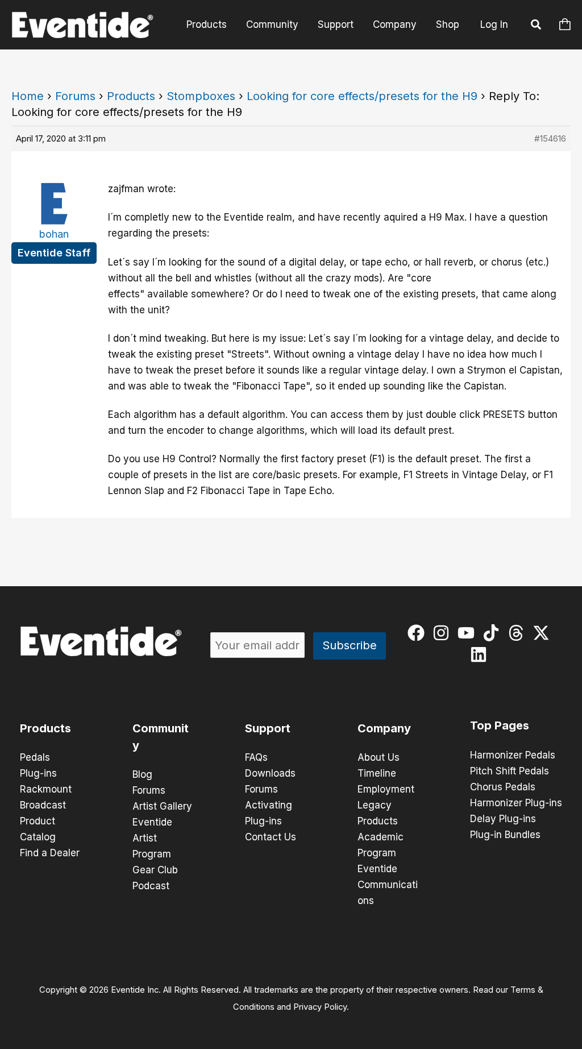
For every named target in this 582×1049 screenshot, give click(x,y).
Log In (494, 24)
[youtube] (469, 632)
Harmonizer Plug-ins (516, 802)
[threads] (519, 632)
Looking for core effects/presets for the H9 (362, 96)
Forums (75, 96)
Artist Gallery (162, 806)
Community (272, 24)
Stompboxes (201, 96)
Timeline (376, 773)
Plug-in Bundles (505, 834)
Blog (142, 774)
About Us (378, 757)
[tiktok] (494, 632)
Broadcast (43, 805)
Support (336, 24)
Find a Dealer (50, 853)
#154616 (550, 138)
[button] (536, 26)
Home (27, 96)
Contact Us (270, 837)
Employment (385, 789)
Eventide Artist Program (152, 838)
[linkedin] (481, 654)
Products (206, 24)
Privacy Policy (320, 1007)
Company (395, 24)
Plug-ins (38, 773)
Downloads (270, 773)
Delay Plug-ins (503, 818)
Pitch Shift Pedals (509, 771)
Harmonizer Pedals (512, 755)
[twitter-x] (544, 632)
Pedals (35, 757)
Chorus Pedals (502, 787)
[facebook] (419, 632)
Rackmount (46, 789)
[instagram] (444, 632)
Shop (447, 24)
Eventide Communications (387, 884)
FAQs (256, 757)
